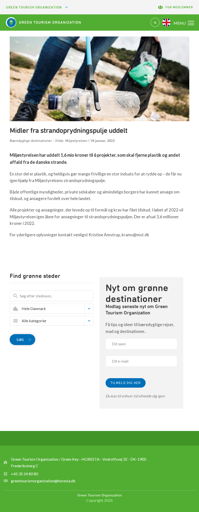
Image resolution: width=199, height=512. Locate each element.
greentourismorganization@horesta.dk (43, 480)
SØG (20, 340)
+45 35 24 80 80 (24, 473)
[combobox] (55, 308)
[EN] (166, 22)
